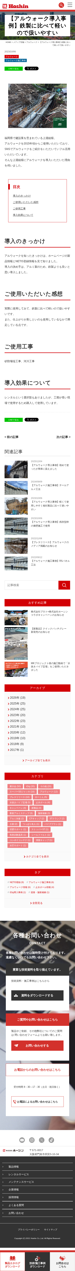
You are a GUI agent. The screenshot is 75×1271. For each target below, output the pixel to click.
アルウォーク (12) (49, 791)
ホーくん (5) (41, 797)
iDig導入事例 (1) (18, 892)
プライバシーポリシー (29, 1229)
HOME (8, 42)
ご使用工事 (19, 208)
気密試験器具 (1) (18, 835)
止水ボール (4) (43, 802)
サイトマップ (50, 1229)
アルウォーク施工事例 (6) (41, 882)
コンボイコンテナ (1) (20, 840)
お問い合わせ (16, 1212)
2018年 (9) (17, 744)
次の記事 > (63, 436)
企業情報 (14, 1189)
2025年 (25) (17, 703)
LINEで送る (13, 69)
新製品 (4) (36, 808)
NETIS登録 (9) (17, 882)
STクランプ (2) (57, 818)
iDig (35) (30, 786)
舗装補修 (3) (44, 813)
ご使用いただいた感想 (25, 202)
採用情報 (14, 1197)
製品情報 (14, 1166)
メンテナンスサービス (21, 1181)
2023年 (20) (17, 715)
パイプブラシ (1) (53, 824)
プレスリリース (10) (19, 797)
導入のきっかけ (22, 195)
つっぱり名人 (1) (31, 824)
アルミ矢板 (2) (17, 818)
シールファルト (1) (40, 835)
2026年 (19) (17, 697)
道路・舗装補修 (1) (40, 892)
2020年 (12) (17, 732)
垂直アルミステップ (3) (21, 813)
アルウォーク (31, 42)
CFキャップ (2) (36, 818)
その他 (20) (45, 786)
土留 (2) (13, 824)
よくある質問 (16, 1205)
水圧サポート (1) (18, 845)
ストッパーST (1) (39, 829)
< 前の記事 (12, 436)
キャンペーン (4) (18, 808)
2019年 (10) (17, 738)
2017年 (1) (17, 749)
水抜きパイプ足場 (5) (20, 802)
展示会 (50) (15, 786)
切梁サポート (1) (18, 829)
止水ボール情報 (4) (44, 887)
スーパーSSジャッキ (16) (22, 791)
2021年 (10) (17, 726)
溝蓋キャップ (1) (44, 840)
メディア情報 (18, 42)
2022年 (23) (17, 720)
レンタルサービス (19, 1174)
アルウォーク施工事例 (16, 60)
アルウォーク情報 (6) (20, 887)
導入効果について (23, 214)
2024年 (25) (17, 709)
